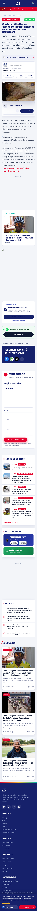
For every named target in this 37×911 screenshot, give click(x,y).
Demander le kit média (18, 320)
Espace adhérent (7, 862)
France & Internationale (9, 829)
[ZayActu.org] (18, 3)
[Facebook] (7, 359)
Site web (7, 429)
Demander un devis (7, 890)
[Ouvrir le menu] (4, 3)
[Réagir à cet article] (16, 76)
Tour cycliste (5, 849)
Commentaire (9, 388)
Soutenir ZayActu (7, 868)
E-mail (6, 420)
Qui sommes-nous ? (8, 858)
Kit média (5, 887)
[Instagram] (14, 807)
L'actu (4, 821)
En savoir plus (6, 903)
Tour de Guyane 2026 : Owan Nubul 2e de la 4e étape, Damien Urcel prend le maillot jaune (17, 717)
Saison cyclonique (7, 842)
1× (17, 111)
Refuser (10, 907)
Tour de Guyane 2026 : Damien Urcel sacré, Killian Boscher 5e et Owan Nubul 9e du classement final (18, 672)
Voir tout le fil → (10, 522)
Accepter (27, 907)
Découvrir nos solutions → (19, 317)
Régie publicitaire (7, 865)
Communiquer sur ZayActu (10, 881)
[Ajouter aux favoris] (21, 76)
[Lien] (22, 359)
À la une (4, 826)
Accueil (4, 15)
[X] (17, 359)
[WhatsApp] (12, 359)
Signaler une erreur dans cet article (15, 343)
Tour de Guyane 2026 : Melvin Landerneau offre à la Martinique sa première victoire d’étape (18, 762)
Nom (6, 411)
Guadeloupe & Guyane (14, 15)
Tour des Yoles (6, 845)
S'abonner (30, 19)
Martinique (5, 818)
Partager (9, 76)
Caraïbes (4, 823)
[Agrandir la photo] (18, 91)
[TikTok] (9, 807)
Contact (4, 871)
